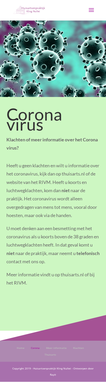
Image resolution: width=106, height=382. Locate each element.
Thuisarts (50, 354)
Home (20, 348)
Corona (35, 348)
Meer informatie (56, 348)
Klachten (78, 348)
